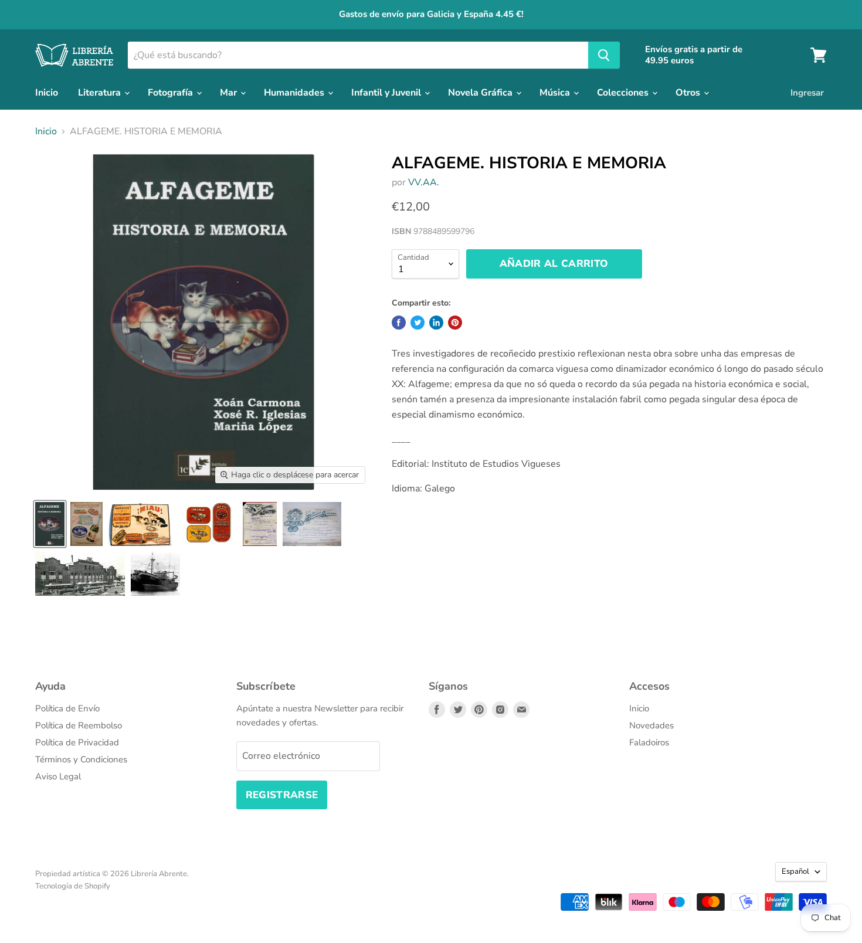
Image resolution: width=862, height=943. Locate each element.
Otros (689, 92)
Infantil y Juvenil (387, 92)
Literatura (100, 92)
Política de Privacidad (77, 742)
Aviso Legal (58, 776)
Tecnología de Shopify (72, 886)
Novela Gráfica (481, 92)
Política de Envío (67, 708)
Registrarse (282, 795)
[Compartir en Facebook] (399, 323)
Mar (229, 92)
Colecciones (624, 92)
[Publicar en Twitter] (417, 323)
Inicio (46, 92)
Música (555, 92)
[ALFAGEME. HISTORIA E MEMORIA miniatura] (50, 524)
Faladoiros (649, 742)
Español (795, 871)
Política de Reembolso (78, 725)
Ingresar (807, 93)
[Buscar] (604, 55)
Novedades (651, 725)
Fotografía (171, 92)
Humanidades (295, 92)
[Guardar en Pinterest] (455, 323)
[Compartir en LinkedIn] (436, 323)
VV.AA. (423, 182)
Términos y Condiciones (81, 759)
